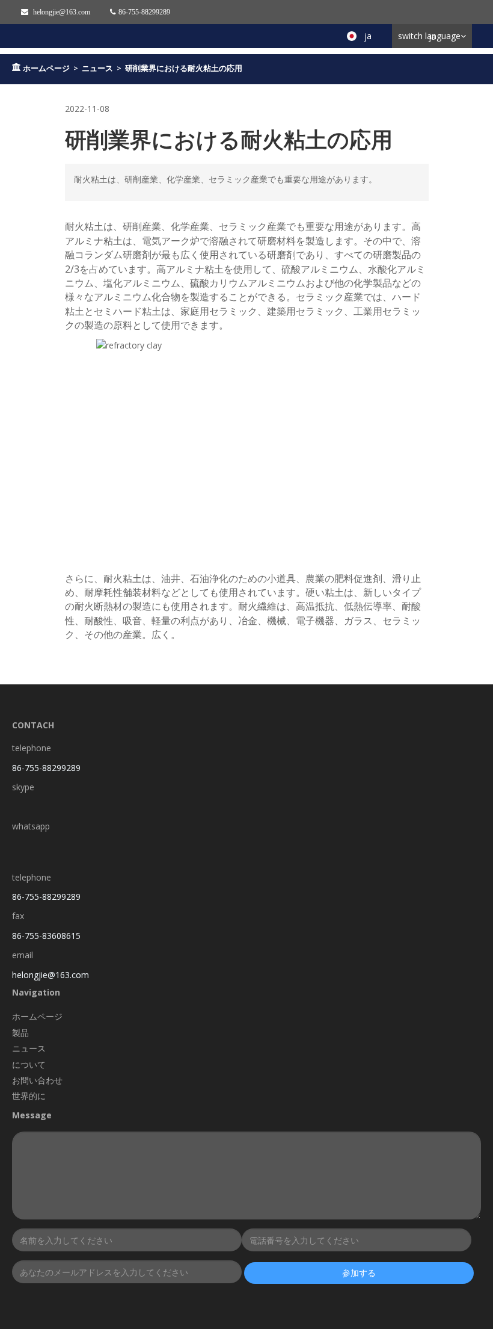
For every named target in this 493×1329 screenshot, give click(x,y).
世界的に (29, 1095)
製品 (20, 1032)
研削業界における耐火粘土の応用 (183, 68)
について (29, 1064)
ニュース (97, 68)
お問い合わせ (37, 1080)
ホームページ (46, 68)
